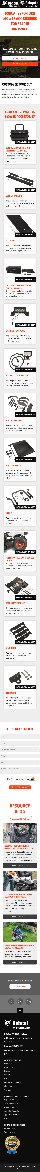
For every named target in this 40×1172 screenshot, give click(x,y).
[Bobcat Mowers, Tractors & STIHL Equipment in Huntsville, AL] (20, 895)
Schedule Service (11, 1103)
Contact (7, 1090)
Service (7, 1075)
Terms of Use (9, 1132)
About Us (8, 1086)
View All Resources (20, 819)
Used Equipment (11, 1067)
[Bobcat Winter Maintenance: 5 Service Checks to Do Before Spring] (20, 845)
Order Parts (9, 1107)
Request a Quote (20, 64)
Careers (7, 1118)
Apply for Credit (10, 1115)
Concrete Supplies (11, 1082)
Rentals (7, 1071)
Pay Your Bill (9, 1099)
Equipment (8, 1063)
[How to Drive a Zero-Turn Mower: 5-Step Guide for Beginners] (20, 943)
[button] (32, 3)
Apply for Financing (12, 1111)
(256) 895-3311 (17, 1046)
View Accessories (20, 58)
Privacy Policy (9, 1128)
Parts (6, 1078)
